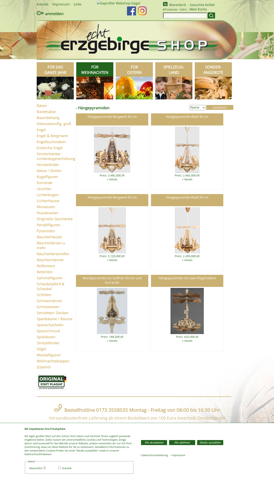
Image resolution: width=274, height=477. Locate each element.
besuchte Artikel (202, 5)
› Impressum (176, 455)
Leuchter (44, 188)
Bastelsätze (46, 111)
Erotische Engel (50, 147)
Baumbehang (48, 117)
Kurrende (44, 182)
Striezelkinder (48, 342)
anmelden (54, 13)
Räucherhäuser (49, 236)
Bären (42, 105)
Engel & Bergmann (52, 135)
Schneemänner (49, 300)
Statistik (67, 468)
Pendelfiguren (48, 224)
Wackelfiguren (49, 355)
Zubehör (44, 367)
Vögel (41, 349)
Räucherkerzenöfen (53, 253)
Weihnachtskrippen (53, 361)
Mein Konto (198, 9)
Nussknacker (47, 212)
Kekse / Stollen (49, 170)
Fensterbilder (48, 164)
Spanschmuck (48, 330)
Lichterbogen (48, 194)
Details (113, 179)
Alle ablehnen (182, 442)
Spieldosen (46, 336)
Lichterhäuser (48, 200)
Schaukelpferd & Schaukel (50, 286)
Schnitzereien (48, 306)
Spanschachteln (50, 324)
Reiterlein (45, 271)
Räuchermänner (50, 259)
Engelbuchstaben (51, 141)
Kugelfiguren (47, 176)
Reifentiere (46, 265)
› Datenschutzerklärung (154, 455)
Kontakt (43, 4)
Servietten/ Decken (52, 312)
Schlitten (44, 294)
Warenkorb (177, 5)
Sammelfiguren (50, 277)
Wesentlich (35, 468)
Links (77, 4)
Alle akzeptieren (154, 442)
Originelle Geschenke (55, 218)
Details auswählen (210, 442)
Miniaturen (46, 206)
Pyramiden (46, 230)
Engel (41, 129)
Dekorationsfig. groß (54, 123)
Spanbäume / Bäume (54, 318)
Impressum (61, 4)
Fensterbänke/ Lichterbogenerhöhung (56, 156)
